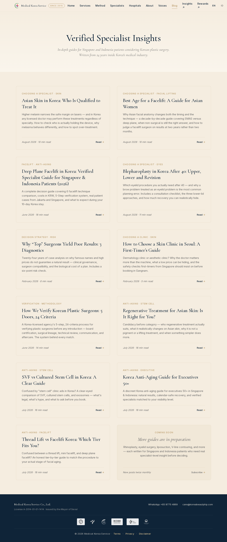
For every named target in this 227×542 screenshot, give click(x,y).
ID (222, 5)
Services (85, 5)
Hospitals (135, 5)
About (149, 5)
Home (71, 5)
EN (213, 5)
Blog (175, 5)
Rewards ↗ (202, 5)
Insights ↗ (187, 5)
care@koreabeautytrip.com (197, 504)
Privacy (130, 533)
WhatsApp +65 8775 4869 (163, 504)
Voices (162, 5)
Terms (117, 533)
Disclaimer (145, 533)
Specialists (117, 5)
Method (100, 5)
